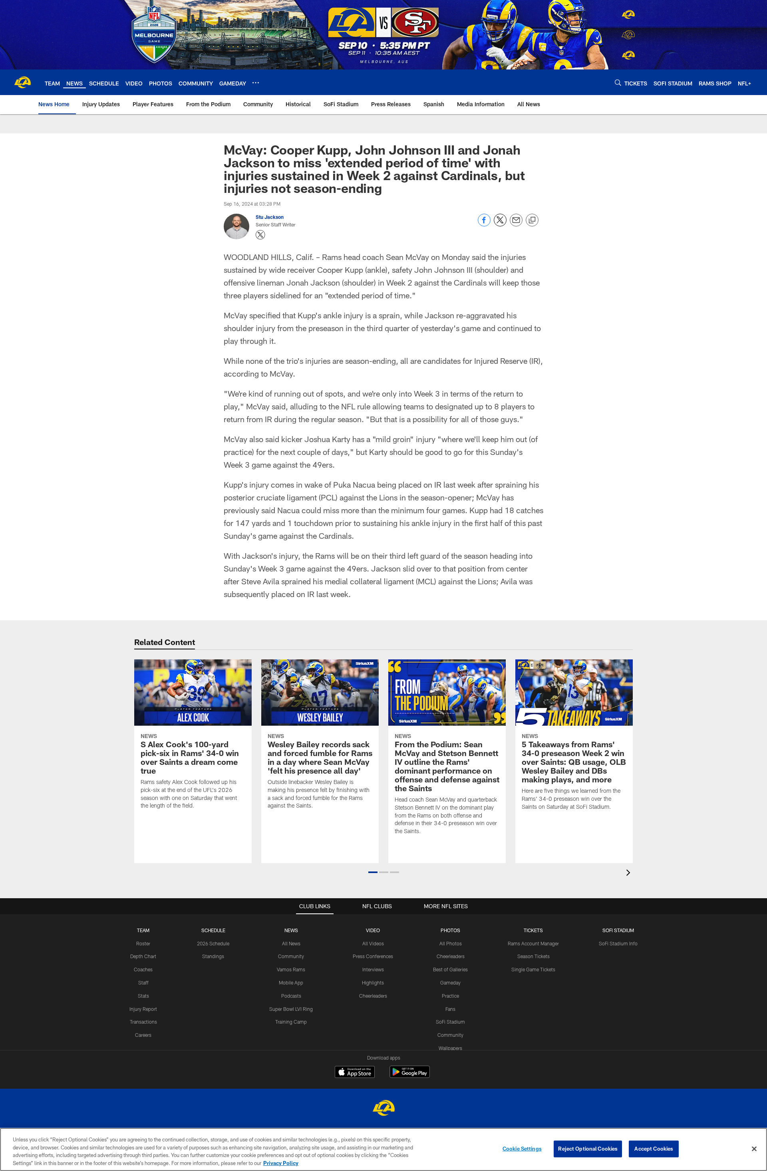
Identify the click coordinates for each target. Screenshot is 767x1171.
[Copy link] (532, 220)
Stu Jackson (270, 217)
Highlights (373, 982)
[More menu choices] (255, 82)
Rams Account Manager (533, 943)
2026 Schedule (213, 943)
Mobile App (291, 982)
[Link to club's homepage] (22, 82)
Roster (143, 943)
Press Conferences (373, 956)
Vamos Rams (291, 969)
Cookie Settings (522, 1148)
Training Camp (291, 1021)
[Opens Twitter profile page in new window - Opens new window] (260, 235)
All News (291, 943)
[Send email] (516, 224)
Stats (143, 995)
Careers (143, 1035)
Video (373, 930)
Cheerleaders (373, 995)
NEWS (291, 930)
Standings (213, 956)
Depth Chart (143, 956)
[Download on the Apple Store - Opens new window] (355, 1073)
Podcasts (291, 995)
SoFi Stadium (450, 1021)
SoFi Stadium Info (618, 943)
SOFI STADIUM (618, 930)
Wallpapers (450, 1048)
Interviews (373, 969)
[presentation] (629, 873)
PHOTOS (450, 930)
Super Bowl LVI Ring (291, 1009)
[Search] (618, 82)
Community (291, 956)
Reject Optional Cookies (588, 1148)
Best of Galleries (450, 969)
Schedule (213, 930)
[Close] (754, 1148)
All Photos (450, 943)
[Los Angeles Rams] (383, 1109)
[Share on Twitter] (500, 224)
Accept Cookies (653, 1148)
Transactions (143, 1021)
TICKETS (533, 930)
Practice (450, 995)
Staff (143, 982)
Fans (450, 1009)
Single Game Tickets (533, 969)
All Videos (373, 943)
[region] (383, 1149)
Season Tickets (533, 956)
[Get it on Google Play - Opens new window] (410, 1076)
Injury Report (143, 1009)
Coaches (143, 969)
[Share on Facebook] (484, 224)
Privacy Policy (280, 1162)
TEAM (143, 930)
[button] (373, 872)
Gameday (450, 982)
